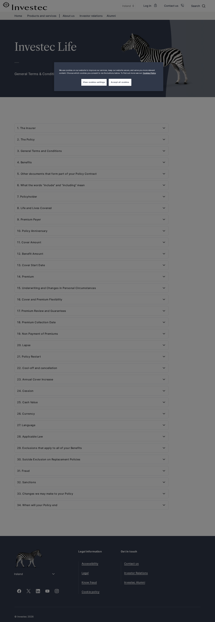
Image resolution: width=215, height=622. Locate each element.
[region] (108, 76)
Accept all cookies (120, 82)
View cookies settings (94, 82)
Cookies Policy (149, 73)
